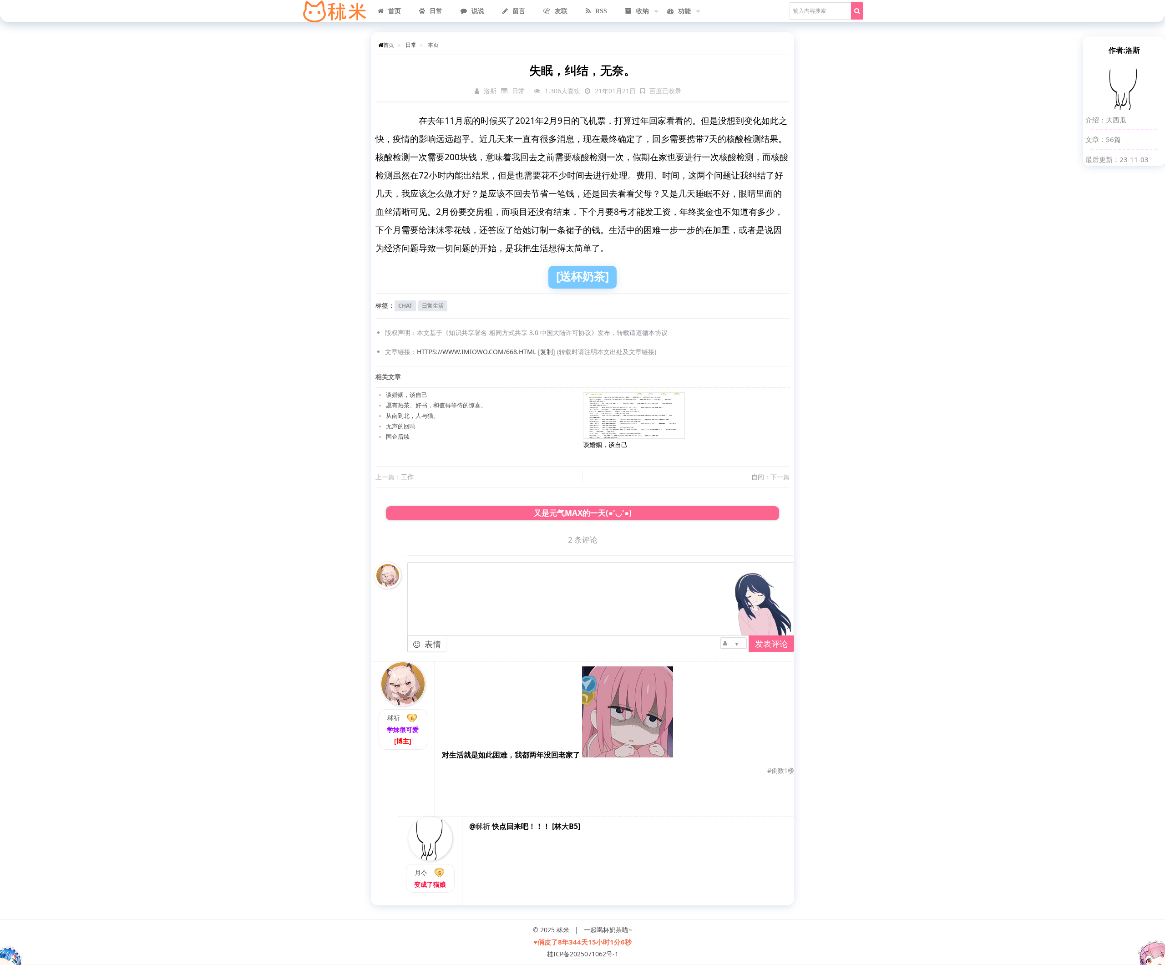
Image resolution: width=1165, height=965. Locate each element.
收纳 (642, 11)
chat (405, 306)
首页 (394, 11)
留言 (518, 11)
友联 (561, 11)
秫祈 (393, 717)
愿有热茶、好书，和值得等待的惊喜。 (436, 405)
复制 (546, 351)
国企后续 (398, 437)
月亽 (421, 872)
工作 (407, 476)
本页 (433, 44)
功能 (684, 11)
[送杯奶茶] (582, 276)
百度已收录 (665, 90)
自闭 (757, 476)
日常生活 (433, 306)
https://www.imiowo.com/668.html (476, 351)
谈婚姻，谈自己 (406, 395)
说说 (477, 11)
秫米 (563, 929)
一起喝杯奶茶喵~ (608, 929)
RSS (601, 11)
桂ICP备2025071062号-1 (582, 954)
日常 (436, 11)
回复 (781, 792)
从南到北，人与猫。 (412, 416)
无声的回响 (400, 426)
